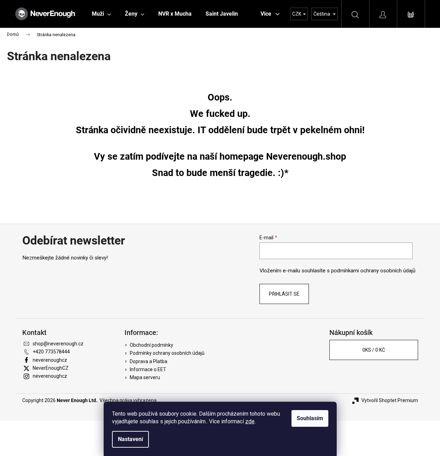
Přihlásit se (284, 294)
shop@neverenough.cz (58, 343)
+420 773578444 (51, 351)
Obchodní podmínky (151, 345)
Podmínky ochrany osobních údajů (167, 353)
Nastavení (130, 439)
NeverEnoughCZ (51, 368)
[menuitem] (101, 14)
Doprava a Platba (148, 361)
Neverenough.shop (306, 156)
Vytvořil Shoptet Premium (389, 400)
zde (250, 421)
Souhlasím (310, 418)
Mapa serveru (145, 377)
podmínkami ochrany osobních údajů (373, 270)
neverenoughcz (50, 360)
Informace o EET (148, 369)
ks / (373, 350)
